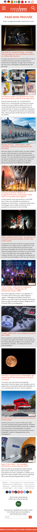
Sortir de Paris (29, 488)
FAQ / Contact (29, 484)
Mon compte (18, 488)
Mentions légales (17, 486)
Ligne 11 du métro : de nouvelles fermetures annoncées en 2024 (14, 465)
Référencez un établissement (12, 484)
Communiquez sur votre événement (22, 482)
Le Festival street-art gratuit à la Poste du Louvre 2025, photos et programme (17, 97)
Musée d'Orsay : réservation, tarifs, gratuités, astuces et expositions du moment (16, 147)
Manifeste (6, 486)
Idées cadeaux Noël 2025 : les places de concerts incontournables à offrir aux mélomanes (18, 239)
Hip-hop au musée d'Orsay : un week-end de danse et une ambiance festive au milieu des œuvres (17, 54)
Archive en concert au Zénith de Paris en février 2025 (18, 419)
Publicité (5, 482)
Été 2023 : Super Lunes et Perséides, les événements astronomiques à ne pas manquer (17, 377)
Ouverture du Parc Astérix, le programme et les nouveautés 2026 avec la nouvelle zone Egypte (16, 195)
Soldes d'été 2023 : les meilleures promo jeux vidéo (18, 334)
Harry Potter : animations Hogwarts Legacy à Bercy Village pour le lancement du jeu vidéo (16, 289)
